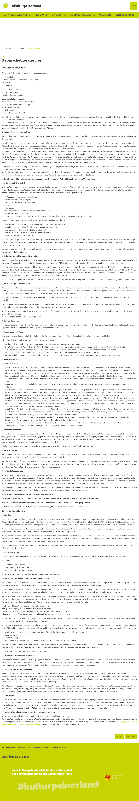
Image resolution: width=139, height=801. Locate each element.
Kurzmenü (20, 48)
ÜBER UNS (105, 14)
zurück (120, 736)
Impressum (37, 747)
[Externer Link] (69, 778)
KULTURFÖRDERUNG (82, 14)
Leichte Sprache (124, 14)
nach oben (131, 736)
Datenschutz (34, 48)
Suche (47, 747)
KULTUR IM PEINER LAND (51, 14)
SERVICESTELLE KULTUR (18, 14)
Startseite (7, 48)
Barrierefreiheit (9, 747)
